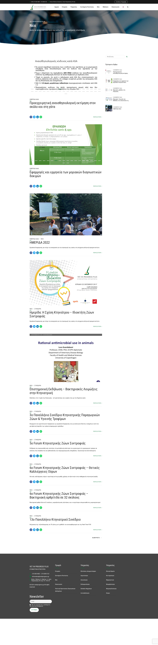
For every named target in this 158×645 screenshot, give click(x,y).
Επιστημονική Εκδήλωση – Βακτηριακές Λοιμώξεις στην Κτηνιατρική (63, 393)
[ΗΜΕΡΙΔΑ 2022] (66, 214)
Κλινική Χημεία (110, 573)
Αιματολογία (84, 577)
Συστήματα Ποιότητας (87, 7)
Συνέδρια (37, 309)
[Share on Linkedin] (37, 117)
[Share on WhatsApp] (41, 117)
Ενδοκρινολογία (85, 586)
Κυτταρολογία (110, 577)
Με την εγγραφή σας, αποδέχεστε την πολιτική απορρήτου (40, 607)
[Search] (127, 7)
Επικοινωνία (115, 7)
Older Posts (96, 539)
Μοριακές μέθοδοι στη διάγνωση (119, 90)
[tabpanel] (66, 75)
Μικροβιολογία (110, 586)
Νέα (98, 7)
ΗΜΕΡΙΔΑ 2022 (40, 242)
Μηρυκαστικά (110, 581)
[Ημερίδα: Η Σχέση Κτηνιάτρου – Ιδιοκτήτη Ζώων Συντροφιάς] (66, 282)
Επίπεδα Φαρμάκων (86, 590)
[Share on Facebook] (31, 117)
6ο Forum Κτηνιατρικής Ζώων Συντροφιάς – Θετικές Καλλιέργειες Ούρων (65, 471)
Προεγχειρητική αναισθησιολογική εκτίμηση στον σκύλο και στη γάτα (63, 105)
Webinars (105, 7)
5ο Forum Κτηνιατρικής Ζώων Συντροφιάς (58, 445)
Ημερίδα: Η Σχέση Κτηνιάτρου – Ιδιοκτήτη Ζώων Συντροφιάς (62, 314)
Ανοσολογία (84, 581)
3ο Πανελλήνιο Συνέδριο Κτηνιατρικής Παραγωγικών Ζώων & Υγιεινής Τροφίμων (65, 418)
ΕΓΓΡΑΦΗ (34, 611)
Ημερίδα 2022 (34, 99)
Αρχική (56, 7)
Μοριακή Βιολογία (111, 590)
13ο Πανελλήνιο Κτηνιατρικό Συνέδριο (55, 521)
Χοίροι (108, 594)
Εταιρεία (64, 7)
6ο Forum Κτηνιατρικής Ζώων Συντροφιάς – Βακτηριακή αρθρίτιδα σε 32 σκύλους (59, 497)
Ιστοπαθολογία (85, 594)
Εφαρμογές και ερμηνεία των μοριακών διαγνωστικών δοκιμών (65, 174)
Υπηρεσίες (73, 7)
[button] (31, 75)
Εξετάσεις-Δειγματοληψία (88, 573)
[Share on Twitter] (34, 117)
